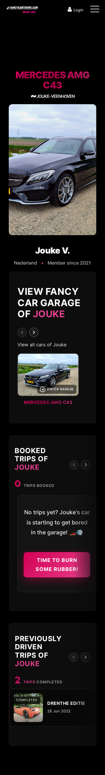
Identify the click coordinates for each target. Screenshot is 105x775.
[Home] (21, 8)
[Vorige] (22, 332)
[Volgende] (33, 332)
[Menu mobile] (94, 10)
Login (78, 10)
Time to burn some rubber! (57, 564)
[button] (53, 381)
